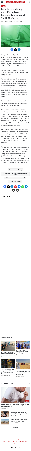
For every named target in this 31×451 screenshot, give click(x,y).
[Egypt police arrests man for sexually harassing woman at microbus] (5, 414)
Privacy (26, 441)
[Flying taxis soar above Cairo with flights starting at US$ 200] (5, 421)
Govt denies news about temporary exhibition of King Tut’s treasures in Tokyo (8, 371)
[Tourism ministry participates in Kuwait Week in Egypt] (23, 345)
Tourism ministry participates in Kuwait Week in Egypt (22, 351)
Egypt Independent (7, 21)
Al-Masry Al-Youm (19, 439)
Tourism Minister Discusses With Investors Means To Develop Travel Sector (23, 372)
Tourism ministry (16, 181)
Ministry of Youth (20, 178)
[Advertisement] (15, 268)
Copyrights (21, 441)
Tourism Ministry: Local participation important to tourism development (8, 353)
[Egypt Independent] (15, 2)
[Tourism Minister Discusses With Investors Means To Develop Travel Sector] (23, 364)
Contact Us (15, 441)
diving (8, 178)
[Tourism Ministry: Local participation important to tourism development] (8, 346)
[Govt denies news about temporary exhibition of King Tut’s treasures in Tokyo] (8, 363)
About (4, 441)
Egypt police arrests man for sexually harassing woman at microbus (19, 413)
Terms (15, 444)
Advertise (9, 441)
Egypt (3, 6)
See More (15, 427)
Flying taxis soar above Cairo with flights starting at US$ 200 (20, 420)
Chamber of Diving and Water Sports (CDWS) (15, 174)
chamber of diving (16, 170)
